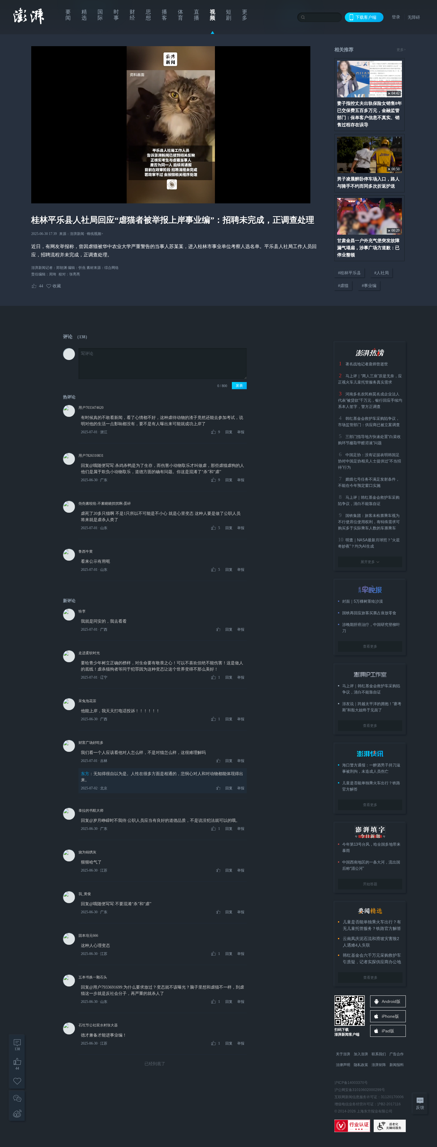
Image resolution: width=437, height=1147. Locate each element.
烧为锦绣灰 (87, 852)
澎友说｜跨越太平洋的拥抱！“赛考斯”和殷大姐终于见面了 (371, 707)
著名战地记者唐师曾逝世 (366, 364)
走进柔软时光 (89, 653)
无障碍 (414, 17)
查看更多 (370, 646)
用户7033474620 (90, 408)
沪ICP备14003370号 (351, 1083)
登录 (396, 17)
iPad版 (388, 1030)
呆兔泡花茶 (87, 701)
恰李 (82, 611)
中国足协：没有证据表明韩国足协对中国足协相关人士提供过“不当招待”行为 (369, 461)
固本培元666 (88, 936)
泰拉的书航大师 (90, 810)
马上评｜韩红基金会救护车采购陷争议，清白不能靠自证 (371, 689)
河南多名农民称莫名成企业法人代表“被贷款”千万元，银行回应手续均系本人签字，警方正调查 (370, 400)
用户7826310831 (90, 455)
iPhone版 (390, 1016)
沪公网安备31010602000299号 (359, 1090)
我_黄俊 (84, 894)
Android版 (391, 1001)
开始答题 (370, 884)
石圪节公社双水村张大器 (98, 1025)
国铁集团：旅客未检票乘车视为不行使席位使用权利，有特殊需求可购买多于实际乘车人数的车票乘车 (369, 521)
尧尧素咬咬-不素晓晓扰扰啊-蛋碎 (104, 503)
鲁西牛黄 (85, 551)
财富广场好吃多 (90, 743)
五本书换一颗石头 (92, 977)
